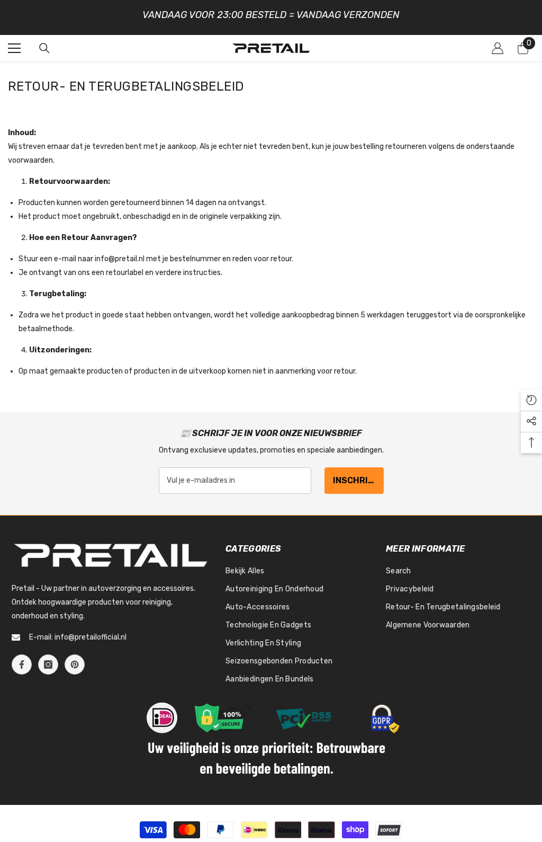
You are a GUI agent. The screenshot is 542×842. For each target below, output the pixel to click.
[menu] (14, 48)
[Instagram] (48, 664)
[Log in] (497, 48)
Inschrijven (358, 480)
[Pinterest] (75, 664)
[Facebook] (22, 664)
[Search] (44, 48)
